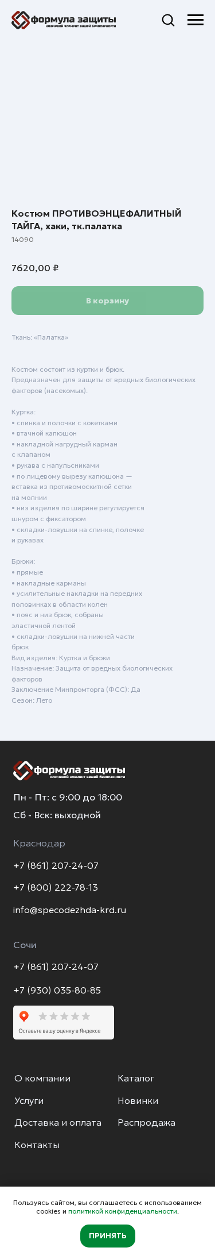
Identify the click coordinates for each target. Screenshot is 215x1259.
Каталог (136, 1078)
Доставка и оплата (57, 1122)
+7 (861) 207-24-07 (56, 866)
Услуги (29, 1101)
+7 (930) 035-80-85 (57, 990)
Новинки (138, 1101)
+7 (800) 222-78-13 (55, 887)
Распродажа (146, 1122)
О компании (42, 1078)
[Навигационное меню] (195, 20)
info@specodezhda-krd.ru (69, 910)
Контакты (37, 1145)
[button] (168, 19)
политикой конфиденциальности (122, 1211)
